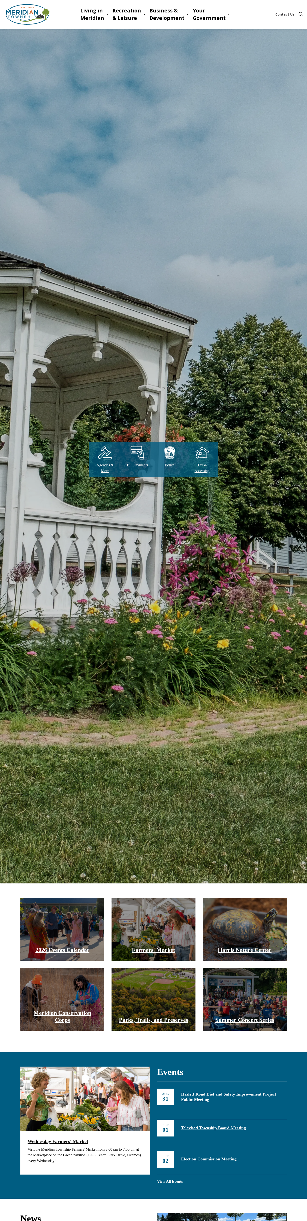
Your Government (209, 14)
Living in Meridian (92, 14)
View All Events (170, 1181)
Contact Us (285, 14)
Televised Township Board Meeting (213, 1127)
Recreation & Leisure (126, 14)
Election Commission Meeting (208, 1159)
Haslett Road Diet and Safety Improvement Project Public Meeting (228, 1097)
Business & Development (166, 14)
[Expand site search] (300, 14)
